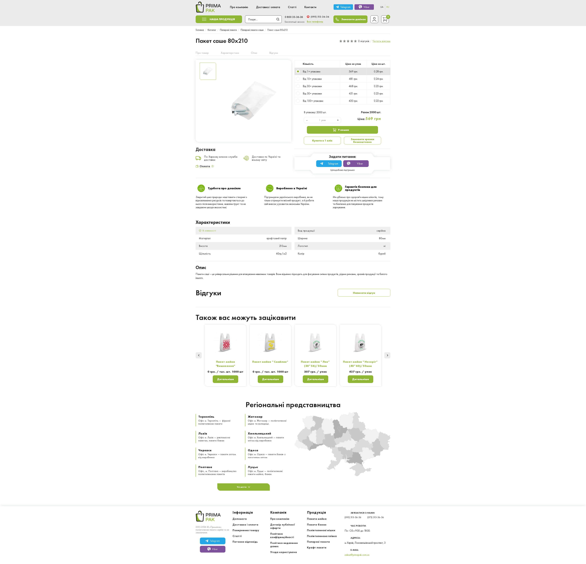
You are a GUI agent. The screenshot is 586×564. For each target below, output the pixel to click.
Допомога (240, 518)
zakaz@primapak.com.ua (357, 555)
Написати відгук (364, 293)
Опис (254, 53)
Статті (237, 536)
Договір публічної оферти (282, 526)
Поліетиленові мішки (321, 530)
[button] (387, 355)
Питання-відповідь (245, 541)
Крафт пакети (316, 547)
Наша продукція (222, 19)
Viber (367, 7)
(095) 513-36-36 (320, 16)
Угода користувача (283, 552)
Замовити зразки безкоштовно (362, 140)
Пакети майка (317, 518)
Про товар (202, 53)
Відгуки (273, 53)
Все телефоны (315, 21)
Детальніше (225, 379)
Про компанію (279, 518)
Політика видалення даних (284, 544)
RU (387, 7)
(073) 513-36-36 (375, 517)
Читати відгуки (381, 41)
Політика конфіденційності (282, 535)
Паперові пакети (318, 541)
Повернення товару (246, 530)
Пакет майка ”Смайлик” (270, 361)
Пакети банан (316, 524)
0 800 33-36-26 (294, 17)
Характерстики (230, 53)
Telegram (345, 7)
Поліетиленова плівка (322, 536)
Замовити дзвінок (353, 19)
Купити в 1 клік (322, 140)
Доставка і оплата (245, 524)
